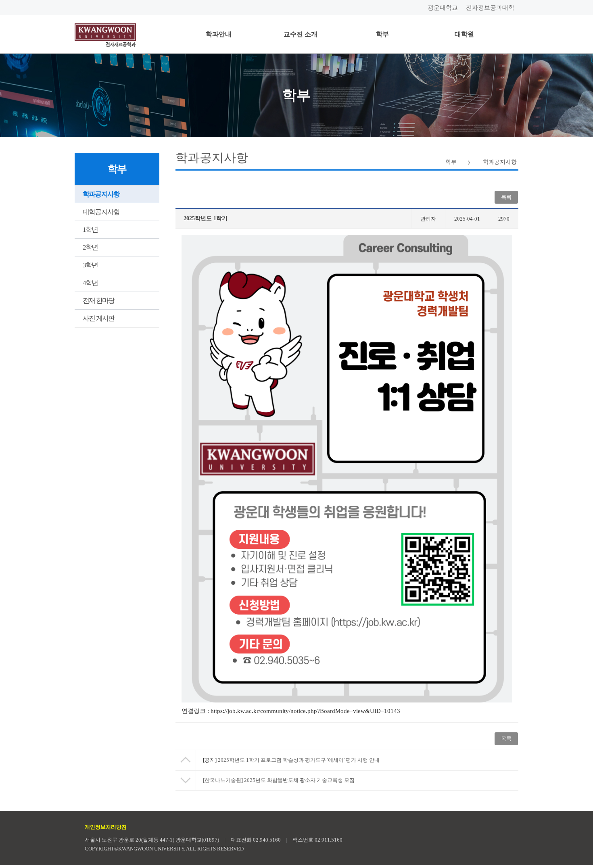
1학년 (90, 229)
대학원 (464, 34)
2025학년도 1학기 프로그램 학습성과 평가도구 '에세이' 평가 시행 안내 (291, 760)
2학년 (90, 247)
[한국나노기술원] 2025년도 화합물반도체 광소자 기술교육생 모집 (279, 780)
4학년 (90, 283)
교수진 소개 (300, 34)
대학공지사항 (101, 212)
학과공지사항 (101, 194)
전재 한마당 (98, 300)
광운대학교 (443, 7)
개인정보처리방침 (106, 827)
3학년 (90, 265)
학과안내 (219, 34)
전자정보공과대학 (490, 7)
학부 (382, 34)
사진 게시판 (98, 318)
